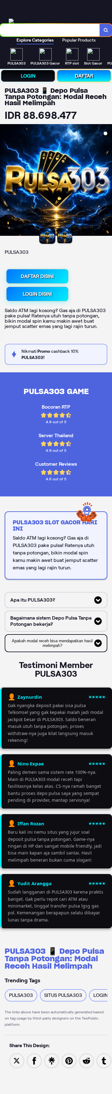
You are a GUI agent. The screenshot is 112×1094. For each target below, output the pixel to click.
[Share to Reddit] (86, 1060)
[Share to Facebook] (34, 1060)
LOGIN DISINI (37, 294)
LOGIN (28, 75)
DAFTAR (84, 75)
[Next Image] (107, 180)
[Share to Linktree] (51, 1060)
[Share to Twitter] (16, 1060)
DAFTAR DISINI (37, 276)
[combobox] (50, 30)
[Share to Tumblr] (103, 1060)
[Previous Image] (5, 180)
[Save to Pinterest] (69, 1060)
